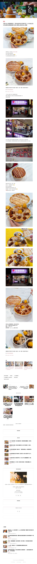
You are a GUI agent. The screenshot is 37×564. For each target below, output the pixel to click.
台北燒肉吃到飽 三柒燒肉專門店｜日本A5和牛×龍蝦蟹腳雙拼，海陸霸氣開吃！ (22, 457)
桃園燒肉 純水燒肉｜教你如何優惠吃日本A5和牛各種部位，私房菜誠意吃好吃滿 (22, 445)
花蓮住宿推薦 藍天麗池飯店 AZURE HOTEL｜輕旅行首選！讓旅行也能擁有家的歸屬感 (19, 367)
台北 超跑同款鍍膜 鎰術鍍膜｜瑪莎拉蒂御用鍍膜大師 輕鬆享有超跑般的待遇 (18, 404)
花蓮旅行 (11, 375)
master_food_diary (10, 91)
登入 (7, 424)
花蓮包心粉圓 (16, 377)
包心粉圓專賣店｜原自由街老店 (8, 377)
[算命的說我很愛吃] (18, 10)
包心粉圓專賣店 (16, 375)
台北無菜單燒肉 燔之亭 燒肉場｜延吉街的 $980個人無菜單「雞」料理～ (20, 453)
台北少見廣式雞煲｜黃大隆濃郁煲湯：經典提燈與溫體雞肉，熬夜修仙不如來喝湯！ (22, 440)
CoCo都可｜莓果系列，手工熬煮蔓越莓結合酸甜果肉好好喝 (17, 545)
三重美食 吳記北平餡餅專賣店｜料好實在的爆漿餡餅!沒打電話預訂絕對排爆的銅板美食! (7, 417)
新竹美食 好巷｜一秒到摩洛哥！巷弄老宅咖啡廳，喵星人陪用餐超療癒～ (24, 387)
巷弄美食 (9, 552)
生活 (4, 21)
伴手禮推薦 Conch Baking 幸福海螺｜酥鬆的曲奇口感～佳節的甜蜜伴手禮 (7, 404)
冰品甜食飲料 (9, 546)
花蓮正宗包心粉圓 (6, 379)
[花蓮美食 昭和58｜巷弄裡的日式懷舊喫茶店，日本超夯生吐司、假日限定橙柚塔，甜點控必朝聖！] (28, 363)
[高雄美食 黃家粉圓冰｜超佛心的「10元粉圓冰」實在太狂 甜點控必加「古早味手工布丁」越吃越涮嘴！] (10, 363)
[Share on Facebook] (2, 54)
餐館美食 (10, 442)
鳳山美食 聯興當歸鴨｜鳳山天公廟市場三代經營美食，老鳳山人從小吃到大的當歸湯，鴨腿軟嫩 (13, 388)
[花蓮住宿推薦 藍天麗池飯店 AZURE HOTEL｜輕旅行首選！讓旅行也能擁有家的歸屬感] (19, 363)
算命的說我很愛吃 (10, 89)
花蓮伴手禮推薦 (6, 375)
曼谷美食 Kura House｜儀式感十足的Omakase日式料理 (29, 404)
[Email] (2, 57)
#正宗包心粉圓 (14, 51)
